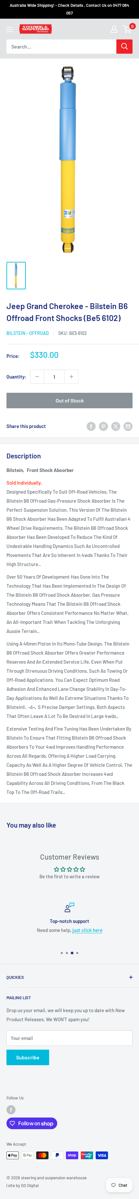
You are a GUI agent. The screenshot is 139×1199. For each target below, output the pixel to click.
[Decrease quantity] (37, 376)
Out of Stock (70, 400)
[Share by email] (128, 426)
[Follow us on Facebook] (11, 1109)
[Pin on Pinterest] (103, 426)
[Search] (124, 46)
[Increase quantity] (71, 376)
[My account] (114, 29)
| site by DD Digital (22, 1185)
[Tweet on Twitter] (115, 426)
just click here (87, 930)
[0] (127, 29)
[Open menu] (9, 29)
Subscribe (27, 1057)
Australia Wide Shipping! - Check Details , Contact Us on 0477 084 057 (69, 9)
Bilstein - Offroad (27, 333)
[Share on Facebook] (91, 426)
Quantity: (16, 377)
